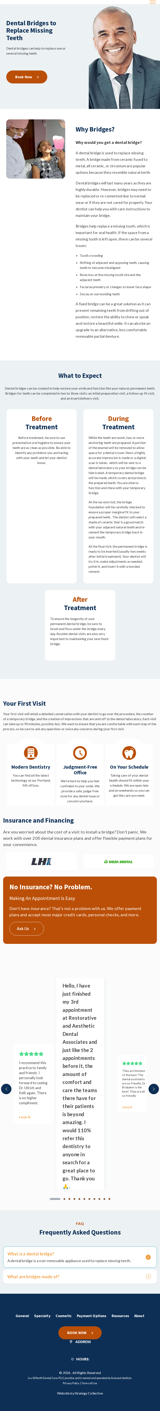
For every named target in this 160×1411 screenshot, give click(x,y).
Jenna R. (127, 1107)
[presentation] (6, 1089)
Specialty (42, 1315)
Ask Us (23, 928)
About (139, 1315)
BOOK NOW (76, 1332)
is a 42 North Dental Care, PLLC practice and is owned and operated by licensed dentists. (80, 1378)
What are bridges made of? (33, 1276)
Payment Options (91, 1315)
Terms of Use (89, 1383)
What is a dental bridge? (31, 1253)
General (22, 1315)
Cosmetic (64, 1315)
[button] (55, 1199)
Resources (120, 1315)
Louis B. (25, 1117)
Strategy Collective (89, 1393)
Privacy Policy (71, 1383)
